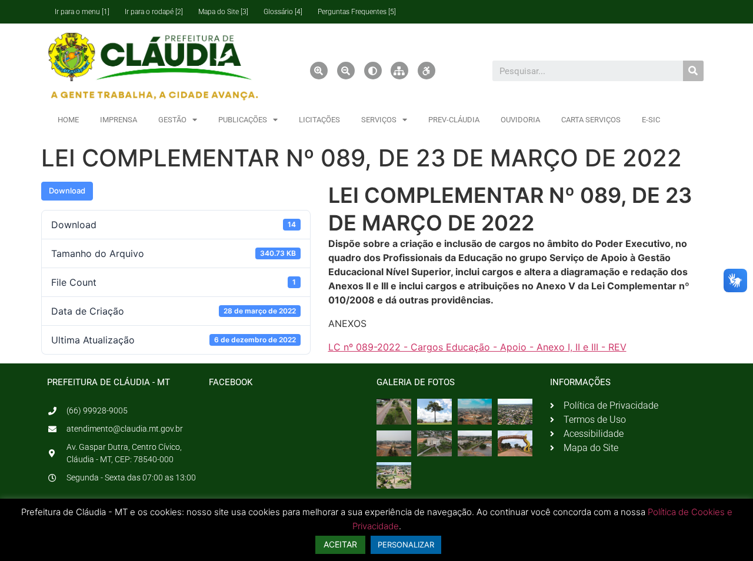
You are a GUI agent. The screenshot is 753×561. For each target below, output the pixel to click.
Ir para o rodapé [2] (154, 12)
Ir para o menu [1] (82, 12)
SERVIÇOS (379, 119)
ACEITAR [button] (340, 544)
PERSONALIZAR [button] (406, 544)
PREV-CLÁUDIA (453, 119)
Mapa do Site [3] (223, 12)
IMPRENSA (118, 119)
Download (67, 190)
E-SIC (651, 119)
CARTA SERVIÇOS (591, 119)
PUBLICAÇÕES (242, 119)
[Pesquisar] (693, 71)
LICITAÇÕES (319, 119)
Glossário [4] (283, 12)
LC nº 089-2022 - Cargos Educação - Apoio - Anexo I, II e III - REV (477, 347)
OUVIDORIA (520, 119)
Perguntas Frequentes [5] (357, 12)
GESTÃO (172, 119)
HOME (68, 119)
